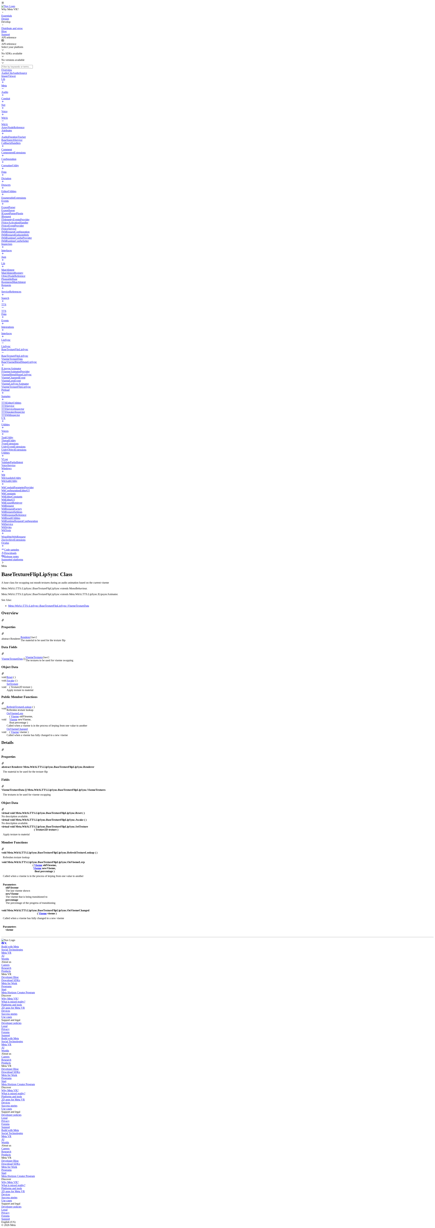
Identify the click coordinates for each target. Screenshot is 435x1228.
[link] (8, 6)
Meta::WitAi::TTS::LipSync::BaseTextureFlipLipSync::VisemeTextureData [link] (48, 605)
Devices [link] (5, 1010)
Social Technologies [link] (12, 949)
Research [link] (6, 968)
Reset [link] (10, 677)
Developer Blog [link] (10, 977)
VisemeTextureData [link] (12, 658)
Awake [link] (10, 680)
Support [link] (5, 1035)
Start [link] (3, 989)
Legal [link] (4, 1026)
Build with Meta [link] (10, 946)
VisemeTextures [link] (34, 657)
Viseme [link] (15, 716)
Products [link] (6, 971)
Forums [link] (5, 1032)
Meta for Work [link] (9, 983)
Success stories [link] (9, 1013)
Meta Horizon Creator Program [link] (18, 992)
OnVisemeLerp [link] (15, 713)
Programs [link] (6, 986)
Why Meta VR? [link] (10, 998)
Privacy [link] (5, 1029)
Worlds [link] (5, 958)
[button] (217, 3)
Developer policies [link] (11, 1023)
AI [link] (2, 955)
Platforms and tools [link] (11, 1004)
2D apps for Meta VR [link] (13, 1007)
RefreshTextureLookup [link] (19, 706)
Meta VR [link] (6, 952)
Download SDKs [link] (10, 980)
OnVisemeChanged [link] (17, 729)
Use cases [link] (6, 1017)
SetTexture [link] (12, 684)
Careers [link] (5, 964)
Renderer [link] (25, 637)
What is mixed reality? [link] (13, 1001)
